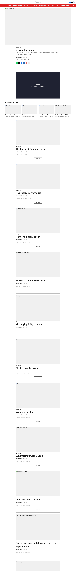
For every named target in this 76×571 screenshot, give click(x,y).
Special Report (42, 5)
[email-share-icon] (26, 63)
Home (9, 5)
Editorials (26, 5)
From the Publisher (17, 5)
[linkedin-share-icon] (24, 63)
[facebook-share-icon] (22, 63)
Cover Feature (33, 5)
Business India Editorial (21, 57)
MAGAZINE (55, 5)
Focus (49, 5)
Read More (38, 158)
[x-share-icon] (19, 63)
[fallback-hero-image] (13, 109)
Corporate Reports (64, 5)
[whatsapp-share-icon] (17, 63)
